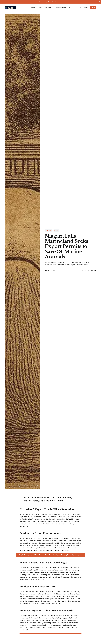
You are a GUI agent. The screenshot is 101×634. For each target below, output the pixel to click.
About (39, 7)
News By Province (60, 7)
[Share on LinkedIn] (89, 270)
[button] (76, 7)
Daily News (47, 7)
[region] (69, 7)
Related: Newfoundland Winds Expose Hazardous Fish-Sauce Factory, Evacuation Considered (50, 555)
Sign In (86, 7)
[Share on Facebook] (82, 270)
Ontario (56, 230)
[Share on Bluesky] (95, 270)
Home (33, 7)
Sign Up (93, 7)
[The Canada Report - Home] (16, 7)
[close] (99, 2)
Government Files (69, 14)
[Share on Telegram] (92, 270)
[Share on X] (85, 270)
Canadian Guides (69, 11)
